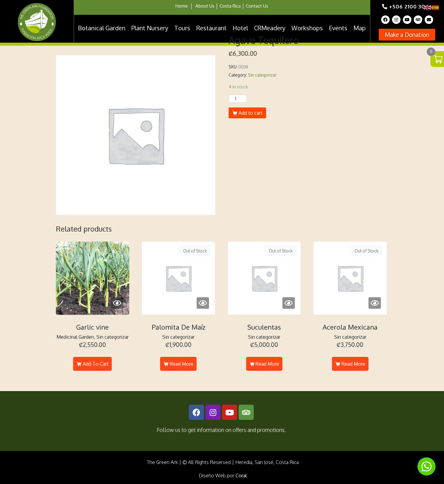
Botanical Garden (101, 28)
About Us (204, 6)
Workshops (307, 28)
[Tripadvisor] (418, 19)
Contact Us (257, 6)
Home (181, 6)
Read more (181, 364)
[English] (428, 7)
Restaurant (211, 28)
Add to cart (250, 113)
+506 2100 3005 (410, 6)
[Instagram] (396, 19)
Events (338, 28)
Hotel (240, 28)
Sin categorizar (262, 74)
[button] (407, 35)
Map (359, 28)
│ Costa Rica (227, 6)
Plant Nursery (149, 28)
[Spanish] (435, 7)
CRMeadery (269, 28)
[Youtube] (407, 19)
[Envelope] (429, 19)
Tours (182, 28)
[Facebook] (385, 19)
